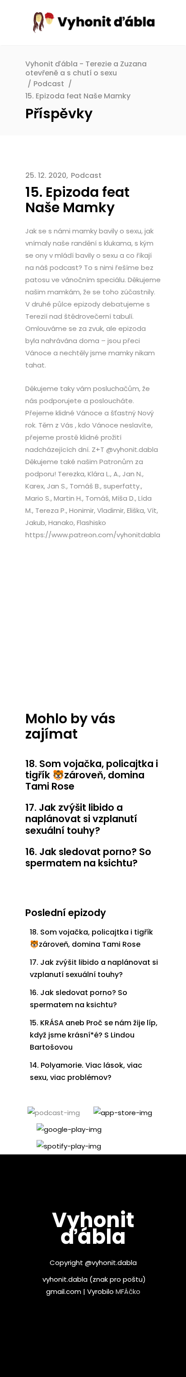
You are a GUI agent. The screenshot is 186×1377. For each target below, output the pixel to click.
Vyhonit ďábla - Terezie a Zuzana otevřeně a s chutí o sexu (86, 68)
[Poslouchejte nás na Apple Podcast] (118, 1113)
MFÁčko (128, 1291)
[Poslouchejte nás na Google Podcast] (65, 1129)
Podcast (48, 83)
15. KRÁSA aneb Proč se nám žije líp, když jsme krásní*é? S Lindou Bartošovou (94, 1035)
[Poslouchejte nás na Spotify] (64, 1146)
